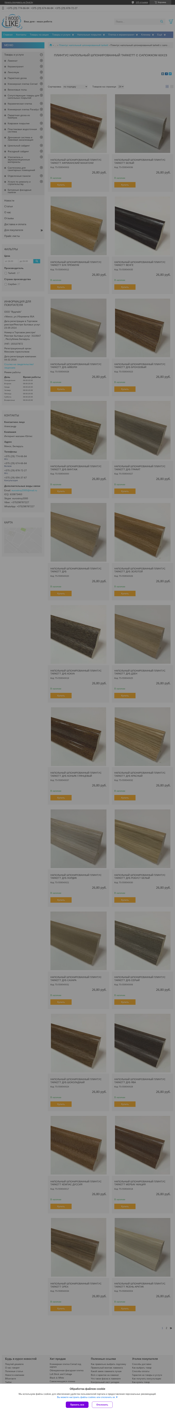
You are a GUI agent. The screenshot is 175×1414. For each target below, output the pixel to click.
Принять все (77, 1404)
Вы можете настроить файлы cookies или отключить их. (86, 1397)
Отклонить (102, 1404)
